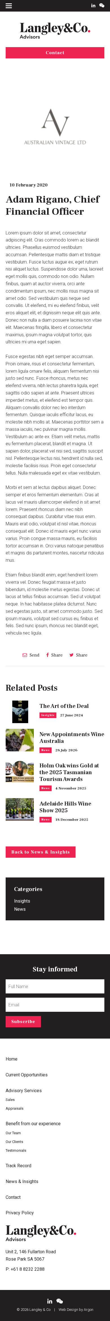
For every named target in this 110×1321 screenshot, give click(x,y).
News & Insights (22, 1181)
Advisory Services (24, 1090)
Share (56, 655)
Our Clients (14, 1142)
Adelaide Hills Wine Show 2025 (65, 807)
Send (33, 655)
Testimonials (16, 1150)
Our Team (13, 1133)
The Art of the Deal (64, 706)
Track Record (18, 1165)
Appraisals (14, 1108)
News (45, 750)
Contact (55, 53)
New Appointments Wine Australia (71, 738)
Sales (10, 1100)
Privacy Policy (20, 1212)
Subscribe (23, 1021)
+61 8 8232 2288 (28, 1269)
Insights (47, 715)
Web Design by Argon (76, 1309)
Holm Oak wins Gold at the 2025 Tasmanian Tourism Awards (69, 772)
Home (11, 1059)
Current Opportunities (27, 1075)
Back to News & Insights (40, 852)
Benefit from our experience (33, 1123)
